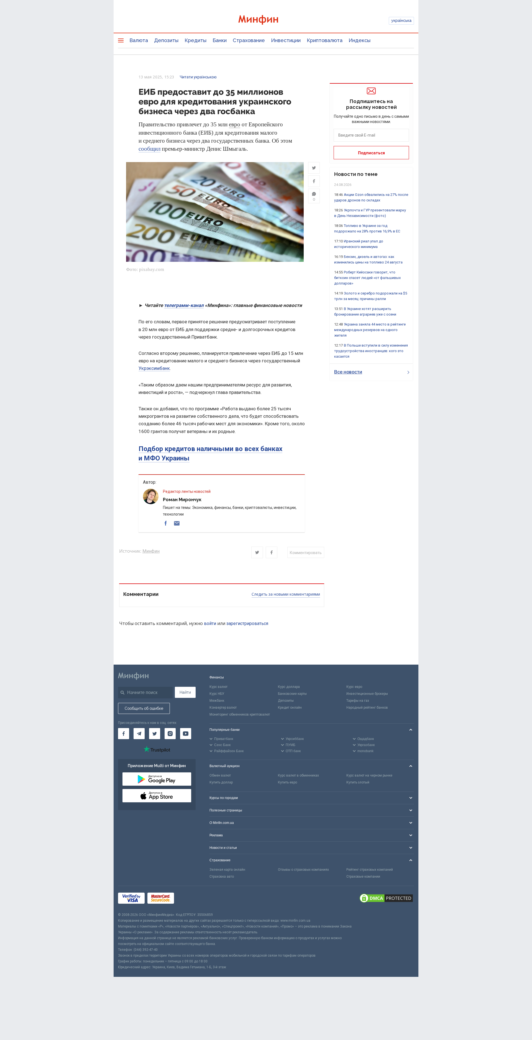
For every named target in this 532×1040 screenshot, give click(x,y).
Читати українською (198, 77)
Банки (220, 40)
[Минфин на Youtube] (185, 733)
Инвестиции (286, 40)
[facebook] (165, 523)
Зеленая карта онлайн (227, 870)
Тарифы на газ (357, 701)
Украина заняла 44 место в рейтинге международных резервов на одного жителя (370, 329)
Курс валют (218, 687)
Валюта (138, 40)
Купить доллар (221, 782)
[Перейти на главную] (266, 20)
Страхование (249, 40)
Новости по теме (356, 174)
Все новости (348, 372)
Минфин (151, 551)
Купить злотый (357, 782)
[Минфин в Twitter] (154, 733)
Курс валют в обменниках (298, 775)
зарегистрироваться (247, 623)
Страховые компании (363, 876)
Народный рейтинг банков (367, 707)
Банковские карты (292, 694)
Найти (185, 692)
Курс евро (354, 687)
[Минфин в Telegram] (139, 733)
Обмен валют (220, 775)
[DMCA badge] (386, 899)
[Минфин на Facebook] (123, 733)
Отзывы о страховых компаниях (303, 870)
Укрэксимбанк (154, 368)
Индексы (359, 40)
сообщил (149, 148)
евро (234, 124)
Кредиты (195, 40)
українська (401, 20)
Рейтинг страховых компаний (369, 870)
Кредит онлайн (290, 707)
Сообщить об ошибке (144, 708)
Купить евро (287, 782)
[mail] (176, 523)
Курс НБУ (216, 694)
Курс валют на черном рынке (369, 775)
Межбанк (216, 701)
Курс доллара (289, 687)
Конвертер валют (223, 707)
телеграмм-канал (184, 305)
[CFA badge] (189, 899)
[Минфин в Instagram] (170, 733)
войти (210, 623)
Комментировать (306, 552)
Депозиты (166, 40)
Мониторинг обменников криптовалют (239, 714)
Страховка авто (221, 876)
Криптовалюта (324, 40)
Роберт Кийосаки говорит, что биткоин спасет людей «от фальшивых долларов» (367, 277)
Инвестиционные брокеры (367, 694)
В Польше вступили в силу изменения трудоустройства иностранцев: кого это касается (371, 350)
